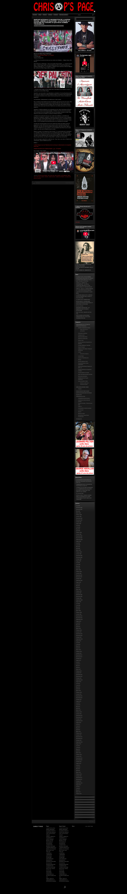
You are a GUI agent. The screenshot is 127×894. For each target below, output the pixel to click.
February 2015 (79, 711)
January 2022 (78, 573)
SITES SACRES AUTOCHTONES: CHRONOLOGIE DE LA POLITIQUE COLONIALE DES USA (83, 317)
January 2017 (78, 672)
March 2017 (78, 669)
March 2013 (78, 752)
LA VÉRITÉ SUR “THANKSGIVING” (83, 299)
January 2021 (78, 592)
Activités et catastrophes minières (84, 327)
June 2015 (78, 704)
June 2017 (78, 663)
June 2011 (78, 788)
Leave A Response (69, 182)
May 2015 (78, 706)
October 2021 (78, 578)
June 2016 (78, 685)
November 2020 (79, 596)
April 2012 (78, 770)
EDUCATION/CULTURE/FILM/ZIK (82, 391)
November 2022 (79, 557)
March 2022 (78, 569)
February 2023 (79, 552)
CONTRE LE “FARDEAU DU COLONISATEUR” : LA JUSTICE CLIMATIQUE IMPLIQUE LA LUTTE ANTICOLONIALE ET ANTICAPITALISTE (84, 285)
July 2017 (78, 662)
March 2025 (78, 512)
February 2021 (79, 591)
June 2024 (78, 527)
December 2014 (79, 715)
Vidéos (50, 14)
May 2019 (78, 624)
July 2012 (78, 765)
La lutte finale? (80, 409)
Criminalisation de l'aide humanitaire (84, 408)
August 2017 (78, 660)
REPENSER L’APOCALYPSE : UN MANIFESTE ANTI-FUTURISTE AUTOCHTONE (82, 309)
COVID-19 (80, 406)
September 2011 (79, 783)
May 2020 (78, 607)
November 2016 (79, 676)
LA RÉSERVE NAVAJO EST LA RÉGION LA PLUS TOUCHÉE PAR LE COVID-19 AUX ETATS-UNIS (84, 296)
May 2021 (78, 585)
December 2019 (79, 616)
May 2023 (78, 546)
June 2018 (78, 644)
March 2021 (78, 589)
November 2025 (79, 509)
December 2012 (79, 758)
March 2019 (78, 628)
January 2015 (78, 713)
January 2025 (78, 516)
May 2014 (78, 727)
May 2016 (78, 687)
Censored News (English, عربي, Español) (46, 55)
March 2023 (78, 550)
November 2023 (79, 537)
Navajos (54, 25)
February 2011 (79, 793)
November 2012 (79, 759)
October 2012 (78, 761)
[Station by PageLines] (65, 887)
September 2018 (79, 639)
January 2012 (78, 775)
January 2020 (78, 614)
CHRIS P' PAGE (38, 826)
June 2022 (78, 564)
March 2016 (78, 690)
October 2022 (78, 559)
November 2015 (79, 697)
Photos (44, 14)
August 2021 (78, 582)
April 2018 (78, 647)
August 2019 (78, 621)
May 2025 (78, 511)
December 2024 (79, 518)
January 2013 (78, 756)
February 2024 (79, 532)
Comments (38, 182)
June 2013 (78, 747)
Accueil (34, 14)
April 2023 (78, 548)
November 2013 (79, 738)
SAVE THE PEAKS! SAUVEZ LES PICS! (85, 374)
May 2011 (78, 790)
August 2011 (78, 784)
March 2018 (78, 649)
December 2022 (79, 555)
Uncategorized (79, 418)
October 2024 (78, 521)
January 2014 (78, 735)
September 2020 (79, 600)
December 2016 (79, 674)
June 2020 (78, 605)
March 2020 (78, 610)
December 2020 (79, 594)
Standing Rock (79, 394)
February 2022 (79, 571)
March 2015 (78, 710)
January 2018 (78, 653)
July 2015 (78, 703)
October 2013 (78, 740)
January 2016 (78, 694)
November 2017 (79, 656)
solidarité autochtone (52, 176)
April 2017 (78, 667)
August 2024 (78, 523)
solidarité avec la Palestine (60, 176)
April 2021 (78, 587)
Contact (55, 14)
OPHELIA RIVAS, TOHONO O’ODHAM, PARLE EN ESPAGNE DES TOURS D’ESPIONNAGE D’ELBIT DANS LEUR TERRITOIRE (84, 497)
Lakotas (79, 352)
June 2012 (78, 767)
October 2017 (78, 658)
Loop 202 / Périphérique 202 (83, 357)
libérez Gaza (52, 175)
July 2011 (78, 786)
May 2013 (78, 749)
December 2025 (79, 507)
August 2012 (78, 763)
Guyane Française (81, 347)
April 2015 (78, 708)
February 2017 (79, 671)
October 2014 (78, 719)
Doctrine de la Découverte (82, 338)
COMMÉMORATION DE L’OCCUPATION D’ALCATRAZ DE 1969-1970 (84, 485)
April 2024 (78, 530)
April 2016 (78, 688)
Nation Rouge (38, 176)
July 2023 (78, 543)
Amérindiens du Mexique (82, 333)
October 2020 (78, 598)
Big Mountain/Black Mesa (82, 336)
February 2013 (79, 754)
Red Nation (46, 176)
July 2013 (78, 745)
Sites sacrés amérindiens (82, 376)
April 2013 (78, 751)
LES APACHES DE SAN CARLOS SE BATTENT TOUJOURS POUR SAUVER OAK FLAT (84, 481)
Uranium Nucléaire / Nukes (83, 381)
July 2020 (78, 603)
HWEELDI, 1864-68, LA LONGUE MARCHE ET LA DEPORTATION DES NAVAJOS (84, 289)
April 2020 (78, 608)
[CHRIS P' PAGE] (64, 11)
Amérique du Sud (81, 335)
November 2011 (79, 779)
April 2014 (78, 729)
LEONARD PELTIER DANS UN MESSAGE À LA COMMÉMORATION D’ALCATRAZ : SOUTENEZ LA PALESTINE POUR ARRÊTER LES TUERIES (84, 489)
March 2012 (78, 772)
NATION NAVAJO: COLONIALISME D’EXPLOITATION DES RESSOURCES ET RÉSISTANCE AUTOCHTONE (84, 303)
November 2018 (79, 635)
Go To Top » (91, 821)
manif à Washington (64, 175)
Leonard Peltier (81, 356)
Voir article (78, 222)
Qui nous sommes (63, 14)
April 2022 (78, 568)
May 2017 (78, 665)
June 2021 (78, 584)
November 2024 (79, 520)
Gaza (49, 175)
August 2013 (78, 743)
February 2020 (79, 612)
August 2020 (78, 601)
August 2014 (78, 722)
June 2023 (78, 544)
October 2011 (78, 781)
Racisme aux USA (81, 413)
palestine (42, 176)
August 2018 (78, 640)
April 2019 (78, 626)
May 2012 (78, 768)
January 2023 (78, 553)
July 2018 (78, 642)
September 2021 (79, 580)
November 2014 (79, 717)
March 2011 (78, 791)
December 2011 (79, 777)
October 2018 (78, 637)
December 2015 (79, 695)
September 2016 (79, 680)
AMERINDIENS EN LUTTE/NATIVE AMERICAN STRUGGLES (83, 325)
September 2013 (79, 742)
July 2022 (78, 562)
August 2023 (78, 541)
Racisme (79, 411)
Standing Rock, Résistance (84, 353)
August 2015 (78, 701)
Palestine (58, 25)
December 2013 (79, 736)
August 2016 (78, 681)
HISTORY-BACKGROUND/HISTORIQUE (84, 392)
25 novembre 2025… (80, 493)
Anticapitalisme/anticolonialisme (47, 25)
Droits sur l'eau (80, 340)
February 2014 (79, 733)
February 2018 (79, 651)
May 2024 (78, 528)
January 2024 (78, 534)
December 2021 (79, 575)
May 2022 (78, 566)
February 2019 (79, 630)
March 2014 (78, 731)
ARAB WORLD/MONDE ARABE (82, 387)
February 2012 (79, 774)
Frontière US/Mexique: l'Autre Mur (84, 345)
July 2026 (78, 505)
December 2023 (79, 536)
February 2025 (79, 514)
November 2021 (79, 576)
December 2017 (79, 655)
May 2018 (78, 646)
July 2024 (78, 525)
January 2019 (78, 632)
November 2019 (79, 617)
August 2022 (78, 560)
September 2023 (79, 539)
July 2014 (78, 724)
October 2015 (78, 699)
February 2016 (79, 692)
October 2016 (78, 678)
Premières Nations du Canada (83, 372)
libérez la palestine (58, 175)
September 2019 (79, 619)
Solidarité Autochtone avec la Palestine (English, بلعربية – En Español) (47, 148)
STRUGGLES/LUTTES (80, 396)
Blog (40, 14)
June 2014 (78, 726)
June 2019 (78, 623)
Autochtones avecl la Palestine (42, 175)
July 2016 (78, 683)
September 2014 (79, 720)
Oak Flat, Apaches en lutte (83, 361)
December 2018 (79, 633)
